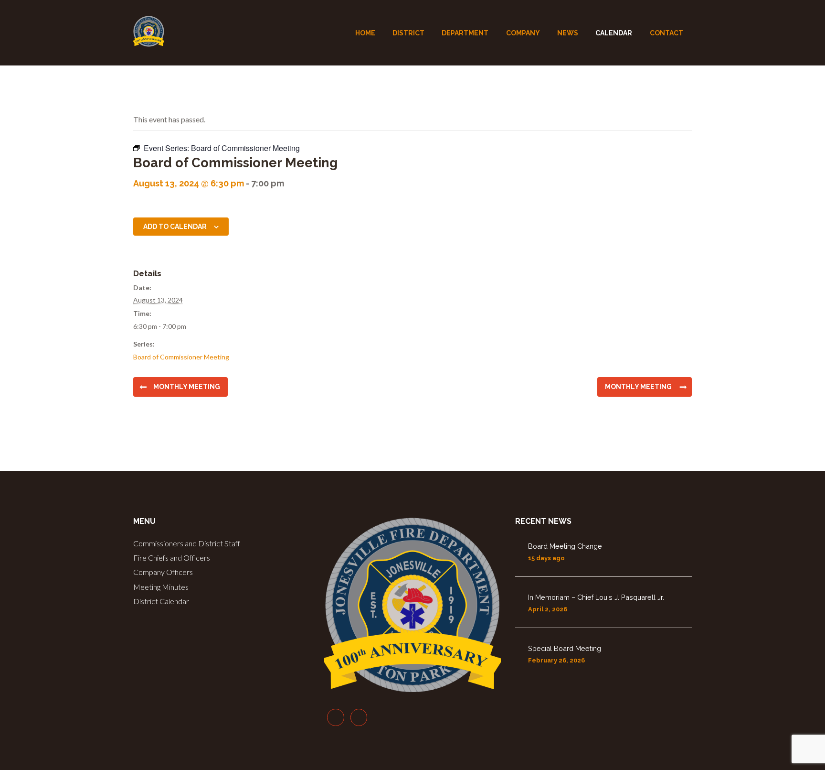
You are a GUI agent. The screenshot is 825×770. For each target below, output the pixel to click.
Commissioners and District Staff (186, 543)
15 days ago (546, 558)
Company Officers (163, 571)
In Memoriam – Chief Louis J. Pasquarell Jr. (596, 597)
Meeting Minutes (161, 586)
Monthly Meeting (186, 386)
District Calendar (161, 601)
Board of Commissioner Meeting (181, 357)
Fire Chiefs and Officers (171, 557)
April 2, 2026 (547, 609)
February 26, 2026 (556, 660)
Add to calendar (175, 226)
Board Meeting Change (565, 546)
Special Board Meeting (564, 648)
